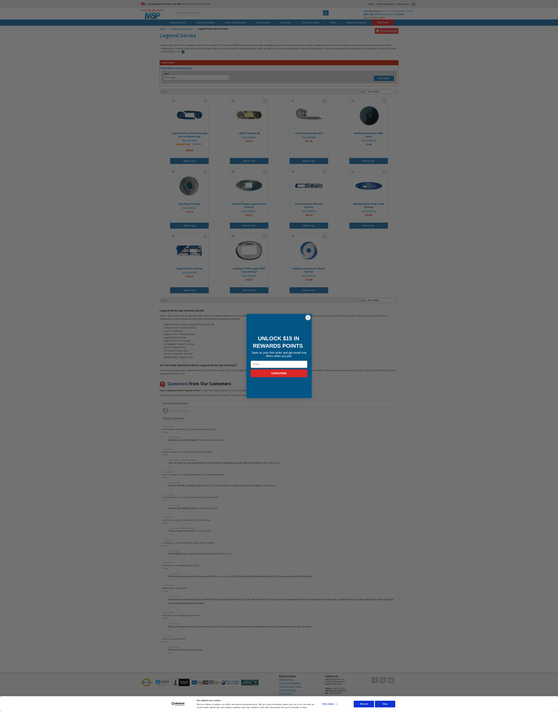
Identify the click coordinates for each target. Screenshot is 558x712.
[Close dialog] (308, 317)
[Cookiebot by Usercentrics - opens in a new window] (178, 704)
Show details (328, 704)
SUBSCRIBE (279, 373)
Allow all (364, 704)
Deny (385, 704)
